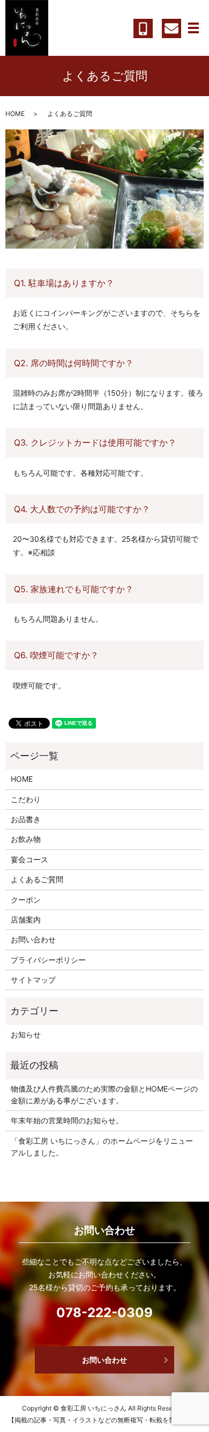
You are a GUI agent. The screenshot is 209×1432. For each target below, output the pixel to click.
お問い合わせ (33, 939)
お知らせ (26, 1034)
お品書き (26, 819)
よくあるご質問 (37, 879)
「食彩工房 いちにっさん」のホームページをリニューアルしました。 (102, 1146)
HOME (15, 114)
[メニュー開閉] (193, 28)
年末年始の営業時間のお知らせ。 (67, 1120)
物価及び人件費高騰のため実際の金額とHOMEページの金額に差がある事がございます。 (104, 1094)
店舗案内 (26, 919)
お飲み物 (26, 839)
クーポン (26, 899)
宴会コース (29, 859)
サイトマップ (33, 979)
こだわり (26, 799)
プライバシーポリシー (48, 959)
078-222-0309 (104, 1312)
